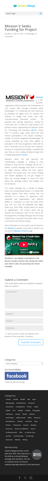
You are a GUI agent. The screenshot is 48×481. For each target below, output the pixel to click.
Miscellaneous (10, 421)
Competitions (20, 407)
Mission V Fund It (21, 231)
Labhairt (32, 414)
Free (14, 410)
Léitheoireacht (20, 418)
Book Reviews (21, 403)
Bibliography (10, 403)
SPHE (20, 432)
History (17, 414)
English (8, 410)
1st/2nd (8, 399)
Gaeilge (20, 410)
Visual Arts (9, 440)
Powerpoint (17, 425)
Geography (36, 410)
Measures (37, 418)
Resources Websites (21, 429)
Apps (34, 399)
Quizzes (25, 425)
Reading (33, 425)
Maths (30, 418)
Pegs (35, 421)
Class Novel (9, 407)
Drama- (29, 407)
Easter (36, 407)
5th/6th (22, 399)
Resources (9, 429)
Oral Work (28, 421)
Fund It (24, 155)
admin (9, 34)
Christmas (31, 403)
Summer (8, 436)
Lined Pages (10, 418)
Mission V (12, 228)
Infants (24, 414)
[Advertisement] (24, 68)
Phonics (8, 425)
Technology (29, 34)
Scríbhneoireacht (11, 432)
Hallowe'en (9, 414)
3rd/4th (15, 399)
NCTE (34, 130)
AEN (28, 399)
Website (17, 440)
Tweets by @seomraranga (15, 382)
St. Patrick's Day (30, 432)
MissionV (39, 97)
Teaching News (18, 436)
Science (33, 429)
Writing (25, 440)
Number (20, 421)
